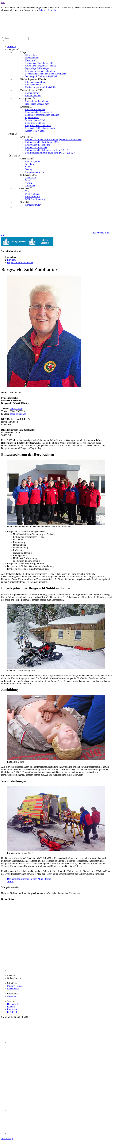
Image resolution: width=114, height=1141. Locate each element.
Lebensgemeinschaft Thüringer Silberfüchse (45, 73)
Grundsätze (30, 177)
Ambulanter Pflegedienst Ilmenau (40, 65)
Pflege (22, 52)
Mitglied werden (15, 986)
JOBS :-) (11, 46)
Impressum (12, 1009)
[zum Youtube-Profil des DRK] (29, 1110)
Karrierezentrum (32, 196)
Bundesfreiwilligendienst (36, 101)
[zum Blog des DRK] (29, 1133)
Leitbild (28, 180)
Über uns (12, 155)
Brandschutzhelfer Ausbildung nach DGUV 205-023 (50, 152)
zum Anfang (7, 1138)
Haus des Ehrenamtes (35, 109)
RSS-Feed (12, 1012)
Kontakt (23, 202)
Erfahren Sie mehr (47, 10)
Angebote (12, 49)
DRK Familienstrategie (36, 199)
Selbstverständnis (28, 175)
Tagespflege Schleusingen (37, 68)
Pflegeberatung (32, 57)
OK (3, 2)
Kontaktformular (33, 205)
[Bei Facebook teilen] (29, 947)
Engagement (25, 98)
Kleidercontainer (33, 95)
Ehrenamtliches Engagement (38, 112)
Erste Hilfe (24, 136)
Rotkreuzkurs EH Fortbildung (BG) (41, 142)
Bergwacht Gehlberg (35, 123)
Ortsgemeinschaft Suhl (35, 120)
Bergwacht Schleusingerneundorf (40, 128)
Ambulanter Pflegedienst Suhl (39, 63)
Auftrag (28, 183)
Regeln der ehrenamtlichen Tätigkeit (42, 115)
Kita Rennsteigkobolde (35, 82)
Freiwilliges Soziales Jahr (37, 104)
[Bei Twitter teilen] (29, 925)
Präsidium (29, 164)
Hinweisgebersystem (34, 172)
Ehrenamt (24, 107)
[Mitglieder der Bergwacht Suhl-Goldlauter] (57, 492)
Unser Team (25, 158)
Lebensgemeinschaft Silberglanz (40, 71)
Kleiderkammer (32, 93)
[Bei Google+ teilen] (29, 970)
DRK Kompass (32, 194)
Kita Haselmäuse (33, 84)
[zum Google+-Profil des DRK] (29, 1088)
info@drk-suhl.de (18, 414)
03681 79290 (16, 408)
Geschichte (30, 185)
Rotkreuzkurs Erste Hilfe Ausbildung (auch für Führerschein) (53, 139)
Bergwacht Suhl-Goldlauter (38, 125)
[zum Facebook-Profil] (29, 1042)
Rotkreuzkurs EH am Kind (37, 144)
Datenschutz (13, 1004)
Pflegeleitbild (31, 55)
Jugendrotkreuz (32, 117)
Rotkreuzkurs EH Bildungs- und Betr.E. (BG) (46, 150)
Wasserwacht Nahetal (35, 131)
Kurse (10, 134)
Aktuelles (24, 188)
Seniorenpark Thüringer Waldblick (41, 76)
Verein (28, 166)
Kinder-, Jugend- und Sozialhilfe (40, 87)
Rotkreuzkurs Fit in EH (36, 147)
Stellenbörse (13, 988)
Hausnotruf (30, 60)
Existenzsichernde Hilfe (31, 90)
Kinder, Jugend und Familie (32, 79)
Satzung (29, 169)
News (27, 191)
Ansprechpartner (33, 161)
